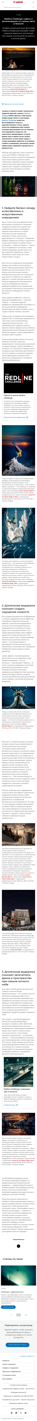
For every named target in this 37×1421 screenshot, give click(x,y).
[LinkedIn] (16, 1413)
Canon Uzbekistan (17, 1409)
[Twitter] (21, 1413)
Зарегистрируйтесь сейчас (18, 1345)
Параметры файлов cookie (18, 1403)
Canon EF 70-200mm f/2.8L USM (22, 91)
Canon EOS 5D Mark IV (18, 89)
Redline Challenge (9, 120)
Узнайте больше (8, 1307)
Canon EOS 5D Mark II (26, 491)
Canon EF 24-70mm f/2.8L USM (22, 1160)
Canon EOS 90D (15, 950)
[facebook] (11, 1413)
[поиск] (3, 2)
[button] (11, 1314)
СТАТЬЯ (18, 15)
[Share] (18, 1246)
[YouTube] (25, 1413)
